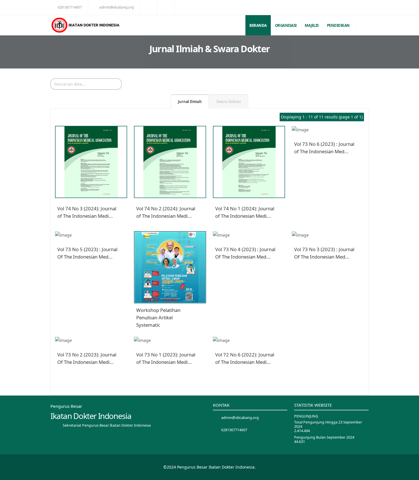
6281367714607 (70, 7)
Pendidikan (338, 25)
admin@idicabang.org (116, 7)
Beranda (258, 25)
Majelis (312, 25)
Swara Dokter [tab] (228, 101)
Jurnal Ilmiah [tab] (190, 101)
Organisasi (286, 25)
